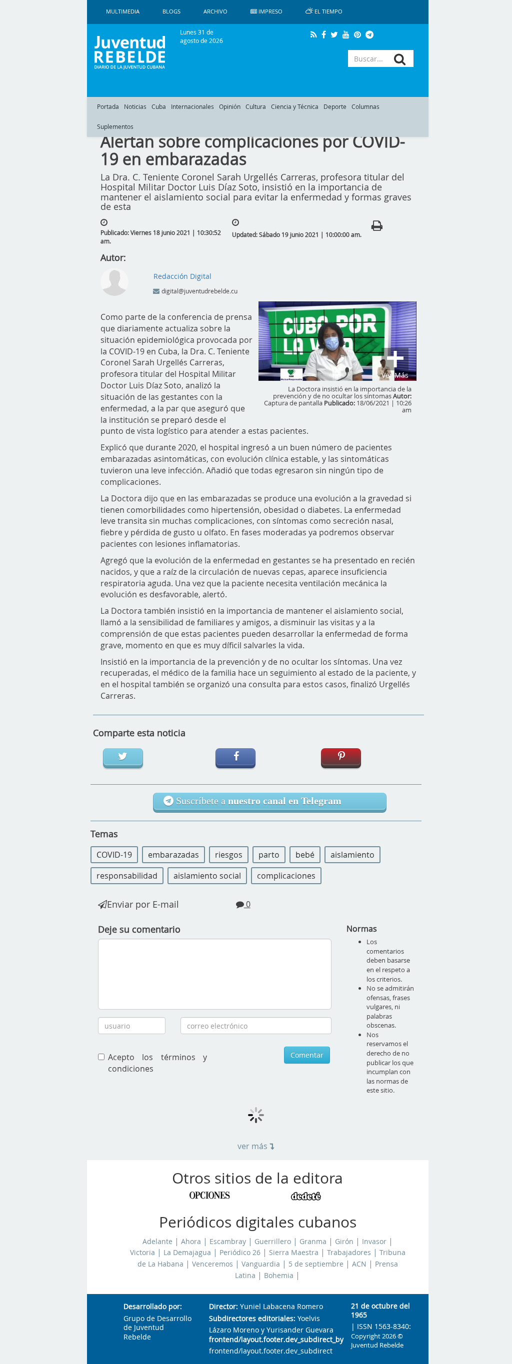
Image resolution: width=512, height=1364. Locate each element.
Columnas (366, 106)
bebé (305, 854)
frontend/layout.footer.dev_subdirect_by (272, 1340)
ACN (359, 1264)
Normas (361, 928)
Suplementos (115, 126)
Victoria (142, 1252)
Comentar (307, 1055)
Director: (223, 1307)
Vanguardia (261, 1264)
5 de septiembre (316, 1264)
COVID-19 (114, 854)
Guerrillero (272, 1241)
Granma (313, 1241)
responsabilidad (127, 875)
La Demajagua (187, 1252)
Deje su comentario (139, 929)
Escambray (228, 1241)
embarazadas (173, 854)
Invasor (374, 1241)
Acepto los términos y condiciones (157, 1063)
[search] (399, 59)
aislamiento (352, 854)
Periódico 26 (240, 1252)
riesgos (228, 854)
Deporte (335, 106)
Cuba (159, 106)
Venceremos (212, 1264)
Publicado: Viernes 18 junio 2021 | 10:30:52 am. (160, 236)
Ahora (191, 1241)
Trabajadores (349, 1252)
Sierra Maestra (293, 1252)
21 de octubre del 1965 (380, 1311)
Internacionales (192, 106)
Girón (344, 1241)
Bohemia (279, 1275)
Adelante (157, 1241)
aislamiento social (207, 875)
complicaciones (286, 875)
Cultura (256, 106)
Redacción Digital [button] (183, 276)
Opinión (229, 106)
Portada (108, 106)
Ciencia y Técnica (294, 106)
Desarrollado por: (153, 1307)
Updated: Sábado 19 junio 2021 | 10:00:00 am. (297, 234)
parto (269, 854)
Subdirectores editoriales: (252, 1319)
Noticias (135, 106)
